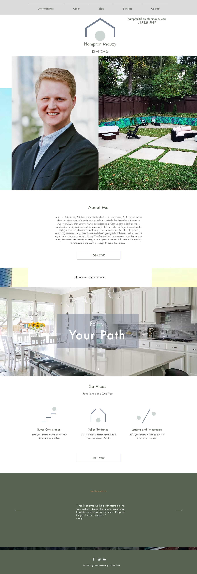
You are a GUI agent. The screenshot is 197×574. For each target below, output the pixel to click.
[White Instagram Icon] (99, 559)
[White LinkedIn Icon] (104, 559)
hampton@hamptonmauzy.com (147, 19)
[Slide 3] (103, 369)
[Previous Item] (102, 123)
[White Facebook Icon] (94, 559)
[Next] (179, 331)
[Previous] (17, 331)
